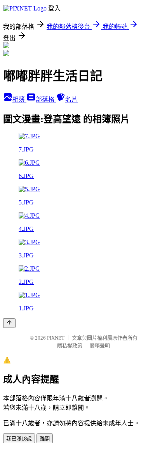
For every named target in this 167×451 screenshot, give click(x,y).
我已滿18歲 (19, 439)
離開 (45, 439)
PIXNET (55, 338)
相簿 (19, 99)
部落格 (46, 99)
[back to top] (9, 323)
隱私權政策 (69, 346)
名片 (71, 99)
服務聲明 (100, 346)
